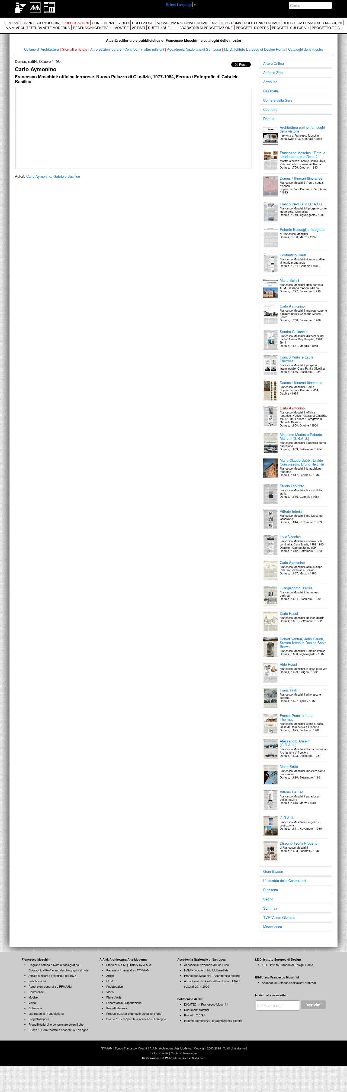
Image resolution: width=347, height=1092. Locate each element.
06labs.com (198, 1058)
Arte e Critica (273, 63)
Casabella (271, 90)
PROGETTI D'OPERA (252, 27)
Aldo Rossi (288, 664)
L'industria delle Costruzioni (284, 880)
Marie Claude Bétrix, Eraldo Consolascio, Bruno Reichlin (302, 462)
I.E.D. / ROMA (231, 22)
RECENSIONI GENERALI (92, 27)
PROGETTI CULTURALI (290, 27)
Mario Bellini (289, 280)
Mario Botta (289, 766)
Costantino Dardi (293, 254)
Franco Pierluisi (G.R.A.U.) (301, 203)
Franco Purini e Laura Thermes (296, 358)
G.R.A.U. (287, 817)
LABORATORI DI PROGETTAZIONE (205, 27)
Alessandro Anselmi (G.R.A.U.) (295, 742)
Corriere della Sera (277, 100)
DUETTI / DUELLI (161, 27)
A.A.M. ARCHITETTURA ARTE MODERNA (38, 27)
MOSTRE (121, 27)
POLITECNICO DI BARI (261, 22)
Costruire (270, 109)
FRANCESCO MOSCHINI (41, 22)
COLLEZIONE (142, 22)
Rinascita (270, 889)
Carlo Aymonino (38, 176)
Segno (268, 899)
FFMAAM (11, 22)
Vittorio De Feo (291, 791)
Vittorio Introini (291, 511)
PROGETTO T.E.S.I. (327, 27)
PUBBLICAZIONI (76, 22)
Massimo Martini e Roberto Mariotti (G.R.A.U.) (301, 436)
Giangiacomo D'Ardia (296, 587)
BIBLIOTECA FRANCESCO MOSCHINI (312, 22)
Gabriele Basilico (66, 176)
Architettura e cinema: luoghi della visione (302, 129)
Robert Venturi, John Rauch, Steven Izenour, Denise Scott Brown (303, 642)
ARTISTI (138, 27)
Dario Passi (289, 613)
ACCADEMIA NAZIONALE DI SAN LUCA (187, 22)
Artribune (270, 81)
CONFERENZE (103, 22)
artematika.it (180, 1058)
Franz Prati (288, 690)
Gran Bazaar (273, 871)
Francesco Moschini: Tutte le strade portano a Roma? (302, 154)
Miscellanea (272, 926)
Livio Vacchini (290, 536)
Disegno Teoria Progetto (298, 843)
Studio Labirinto (292, 485)
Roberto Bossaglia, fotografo (302, 229)
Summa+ (270, 908)
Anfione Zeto (273, 72)
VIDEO (123, 22)
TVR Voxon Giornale (279, 917)
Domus (268, 118)
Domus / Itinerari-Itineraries (301, 178)
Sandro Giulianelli (293, 331)
